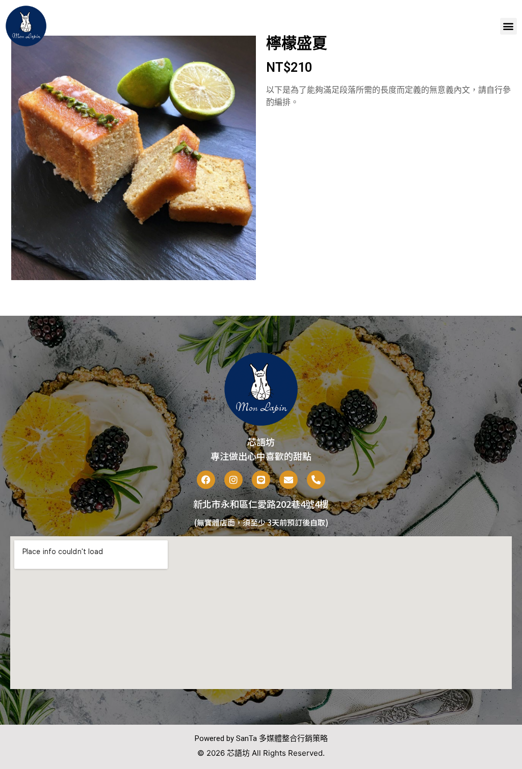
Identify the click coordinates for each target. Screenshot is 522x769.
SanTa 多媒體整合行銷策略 (282, 738)
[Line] (261, 480)
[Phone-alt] (316, 480)
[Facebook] (206, 480)
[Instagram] (233, 480)
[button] (508, 26)
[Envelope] (288, 480)
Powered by (215, 738)
